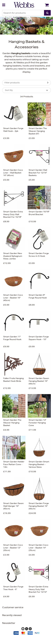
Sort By (9, 90)
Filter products (12, 82)
